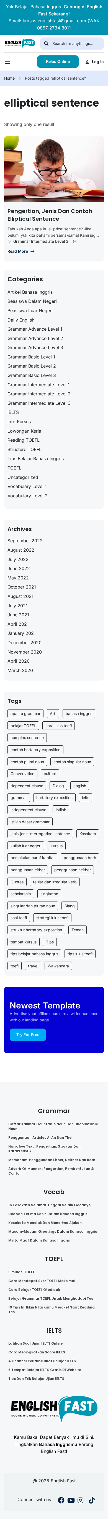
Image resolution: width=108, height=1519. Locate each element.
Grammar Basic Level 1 (31, 357)
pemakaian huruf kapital (32, 857)
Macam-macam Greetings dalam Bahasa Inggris (52, 1231)
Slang (70, 905)
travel (33, 966)
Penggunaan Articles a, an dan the (39, 1137)
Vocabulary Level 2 (27, 495)
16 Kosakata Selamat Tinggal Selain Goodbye (49, 1205)
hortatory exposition (54, 797)
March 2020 (20, 670)
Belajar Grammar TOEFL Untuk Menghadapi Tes (50, 1298)
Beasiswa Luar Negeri (30, 310)
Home (9, 78)
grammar (19, 797)
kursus (57, 845)
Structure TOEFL (24, 449)
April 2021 (18, 624)
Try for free (27, 1034)
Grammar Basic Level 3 (31, 375)
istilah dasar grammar (30, 821)
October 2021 (21, 587)
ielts (85, 797)
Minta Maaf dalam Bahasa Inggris (39, 1240)
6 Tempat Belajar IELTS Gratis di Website (44, 1369)
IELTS (13, 412)
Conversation (22, 773)
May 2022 (18, 578)
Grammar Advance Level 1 (34, 329)
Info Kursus (19, 421)
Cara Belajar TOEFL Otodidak (34, 1289)
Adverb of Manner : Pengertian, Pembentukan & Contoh (51, 1171)
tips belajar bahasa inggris (34, 953)
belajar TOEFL (23, 725)
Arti (53, 713)
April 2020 (18, 661)
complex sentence (27, 737)
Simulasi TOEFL (21, 1272)
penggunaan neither (72, 869)
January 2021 (21, 633)
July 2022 (18, 559)
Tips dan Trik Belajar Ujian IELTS (36, 1378)
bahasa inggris (79, 713)
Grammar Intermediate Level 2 (39, 393)
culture (50, 773)
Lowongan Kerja (24, 431)
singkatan (49, 893)
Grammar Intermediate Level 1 (38, 384)
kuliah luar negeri (26, 845)
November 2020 (24, 652)
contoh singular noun (72, 761)
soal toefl (19, 917)
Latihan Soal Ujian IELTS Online (35, 1343)
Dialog (58, 785)
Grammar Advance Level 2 (35, 338)
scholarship (21, 893)
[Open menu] (8, 63)
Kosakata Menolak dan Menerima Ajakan (45, 1222)
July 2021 (17, 605)
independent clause (28, 809)
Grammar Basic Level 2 (31, 366)
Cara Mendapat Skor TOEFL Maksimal (41, 1280)
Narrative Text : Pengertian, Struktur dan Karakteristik (44, 1148)
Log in (98, 61)
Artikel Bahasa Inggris (30, 292)
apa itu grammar (25, 713)
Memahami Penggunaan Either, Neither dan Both (51, 1160)
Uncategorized (22, 477)
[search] (46, 43)
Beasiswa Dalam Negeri (32, 301)
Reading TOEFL (23, 440)
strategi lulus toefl (52, 917)
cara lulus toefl (58, 725)
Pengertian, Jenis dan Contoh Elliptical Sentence (49, 215)
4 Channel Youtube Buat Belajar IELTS (42, 1361)
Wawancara (58, 966)
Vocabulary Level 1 (27, 486)
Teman (77, 929)
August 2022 (20, 550)
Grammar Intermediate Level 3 (40, 241)
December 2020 (24, 642)
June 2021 (18, 614)
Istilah (61, 809)
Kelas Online (58, 61)
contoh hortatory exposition (35, 749)
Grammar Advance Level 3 (35, 347)
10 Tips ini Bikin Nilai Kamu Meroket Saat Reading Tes (51, 1309)
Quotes (17, 881)
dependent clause (27, 785)
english (79, 785)
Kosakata (87, 833)
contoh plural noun (27, 761)
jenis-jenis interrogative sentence (40, 833)
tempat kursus (24, 942)
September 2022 (25, 540)
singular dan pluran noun (33, 905)
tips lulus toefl (80, 953)
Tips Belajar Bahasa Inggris (35, 458)
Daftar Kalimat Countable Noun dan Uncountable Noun (53, 1126)
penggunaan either (28, 869)
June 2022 (18, 568)
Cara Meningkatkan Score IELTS (36, 1352)
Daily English (20, 320)
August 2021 (20, 596)
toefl (15, 966)
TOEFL (14, 468)
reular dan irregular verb (55, 881)
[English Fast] (20, 43)
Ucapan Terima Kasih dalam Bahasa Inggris (47, 1214)
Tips (50, 942)
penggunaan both (80, 857)
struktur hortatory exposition (36, 929)
